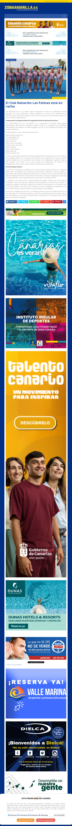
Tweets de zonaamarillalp (14, 665)
